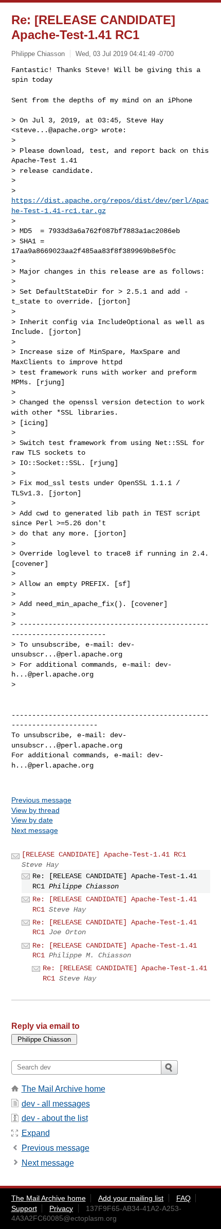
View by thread (35, 810)
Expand (36, 1133)
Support (24, 1208)
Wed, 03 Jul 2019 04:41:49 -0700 (125, 54)
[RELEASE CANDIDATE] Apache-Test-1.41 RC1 (104, 854)
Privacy (61, 1208)
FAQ (183, 1198)
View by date (32, 820)
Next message (34, 830)
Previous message (41, 800)
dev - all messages (56, 1103)
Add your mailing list (130, 1198)
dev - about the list (55, 1118)
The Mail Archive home (63, 1088)
